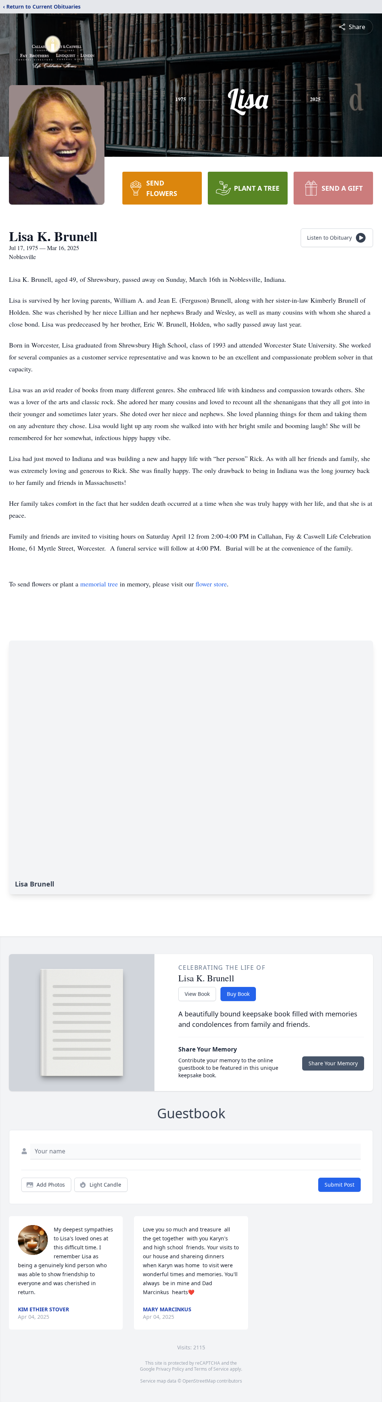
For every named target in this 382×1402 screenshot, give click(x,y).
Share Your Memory (333, 1063)
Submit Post (339, 1184)
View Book (197, 993)
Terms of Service (211, 1369)
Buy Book (238, 993)
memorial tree (99, 583)
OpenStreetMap (199, 1381)
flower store (211, 583)
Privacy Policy (170, 1369)
